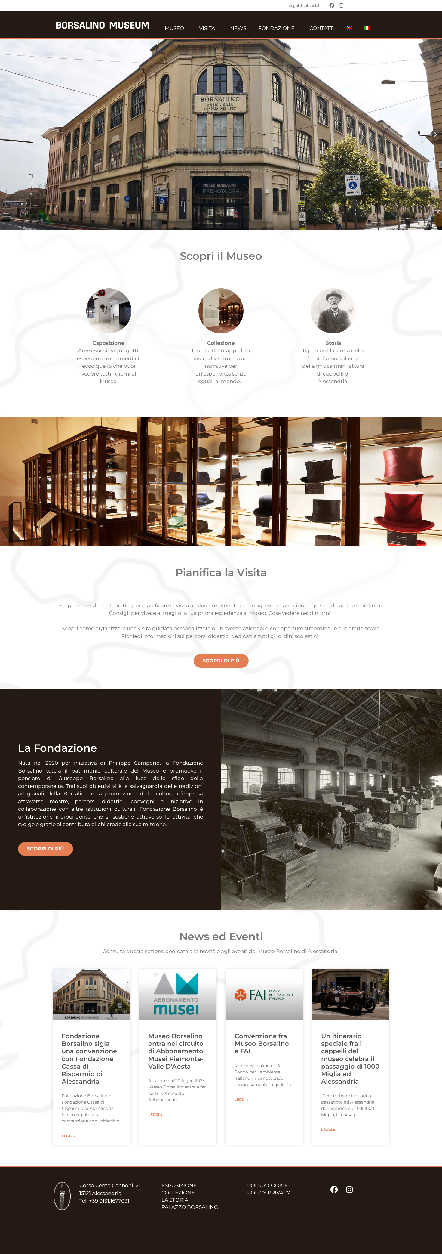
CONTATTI (322, 28)
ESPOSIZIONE (179, 1185)
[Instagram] (349, 1189)
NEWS (238, 28)
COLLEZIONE (178, 1193)
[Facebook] (334, 1189)
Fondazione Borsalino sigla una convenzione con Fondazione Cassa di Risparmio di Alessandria (89, 1058)
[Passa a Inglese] (349, 28)
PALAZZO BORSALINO (189, 1207)
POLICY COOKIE (267, 1185)
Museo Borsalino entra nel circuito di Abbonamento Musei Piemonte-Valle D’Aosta (176, 1051)
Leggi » (69, 1136)
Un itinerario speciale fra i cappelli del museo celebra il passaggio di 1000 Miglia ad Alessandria (350, 1058)
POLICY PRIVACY (268, 1193)
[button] (7, 134)
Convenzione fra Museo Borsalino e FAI (262, 1043)
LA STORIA (174, 1200)
